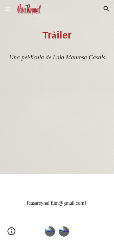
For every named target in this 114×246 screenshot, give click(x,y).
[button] (7, 8)
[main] (57, 44)
